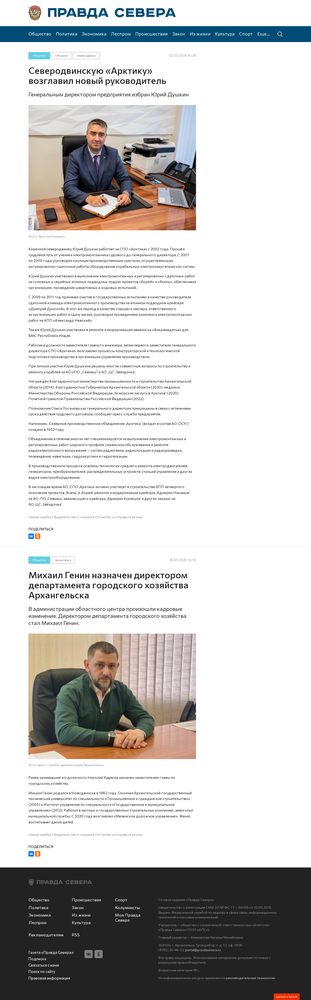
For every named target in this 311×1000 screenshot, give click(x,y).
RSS (76, 934)
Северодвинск (86, 55)
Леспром (121, 33)
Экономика (94, 33)
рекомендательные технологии (250, 978)
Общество (39, 33)
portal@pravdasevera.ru (203, 950)
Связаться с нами (43, 965)
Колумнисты (127, 907)
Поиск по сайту (41, 971)
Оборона (61, 55)
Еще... (263, 33)
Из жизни (200, 33)
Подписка (37, 958)
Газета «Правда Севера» (51, 952)
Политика (66, 33)
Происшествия (151, 33)
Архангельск (63, 559)
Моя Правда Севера (127, 917)
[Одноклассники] (37, 536)
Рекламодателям (46, 934)
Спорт (246, 33)
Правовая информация (49, 978)
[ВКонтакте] (31, 536)
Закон (178, 33)
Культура (225, 33)
